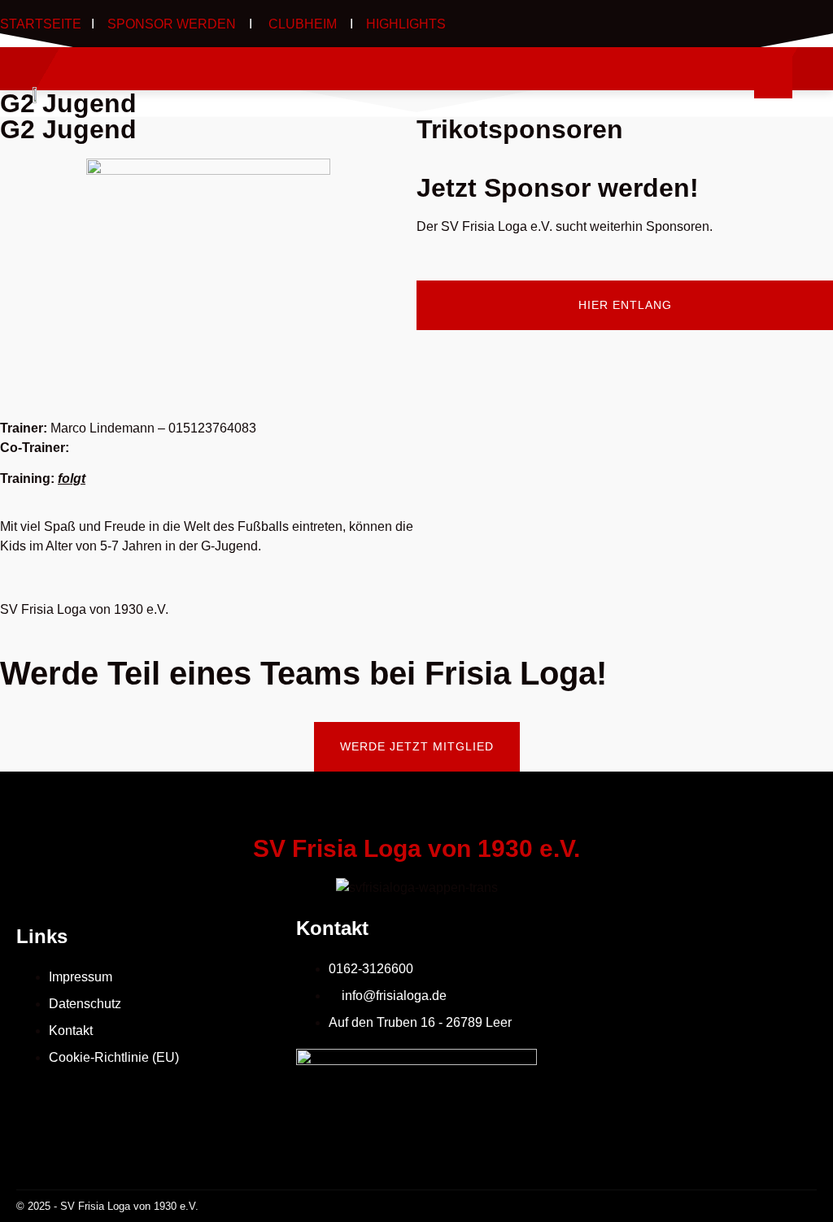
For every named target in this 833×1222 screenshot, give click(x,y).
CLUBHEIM (301, 24)
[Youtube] (814, 23)
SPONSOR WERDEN (171, 24)
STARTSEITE (40, 24)
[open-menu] (773, 76)
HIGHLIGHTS (406, 24)
